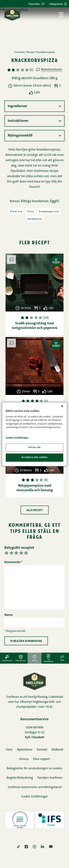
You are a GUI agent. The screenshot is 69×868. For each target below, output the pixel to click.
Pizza (30, 211)
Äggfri (54, 201)
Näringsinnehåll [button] (20, 135)
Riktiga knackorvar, (35, 201)
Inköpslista (56, 4)
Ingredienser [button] (17, 106)
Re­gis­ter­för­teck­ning (20, 777)
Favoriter (34, 4)
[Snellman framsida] (12, 15)
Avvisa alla (34, 447)
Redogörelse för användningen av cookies (34, 768)
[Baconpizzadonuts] (34, 366)
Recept (30, 52)
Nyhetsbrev (24, 749)
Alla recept (34, 510)
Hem (9, 749)
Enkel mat (16, 211)
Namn (8, 615)
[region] (34, 434)
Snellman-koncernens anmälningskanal (34, 787)
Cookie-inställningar (17, 437)
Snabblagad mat (49, 211)
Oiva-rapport (41, 759)
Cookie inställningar (34, 796)
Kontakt (42, 749)
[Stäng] (62, 406)
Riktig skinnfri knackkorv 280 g (34, 78)
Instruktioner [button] (18, 121)
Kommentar (13, 562)
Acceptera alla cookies (34, 457)
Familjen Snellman (50, 777)
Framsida (19, 52)
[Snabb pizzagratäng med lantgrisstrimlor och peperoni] (34, 283)
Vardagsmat (34, 218)
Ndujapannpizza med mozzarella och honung (34, 488)
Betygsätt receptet (19, 548)
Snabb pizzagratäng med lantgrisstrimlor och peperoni (34, 326)
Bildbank (57, 749)
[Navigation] (61, 15)
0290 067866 (34, 727)
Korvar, (15, 201)
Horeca (24, 759)
